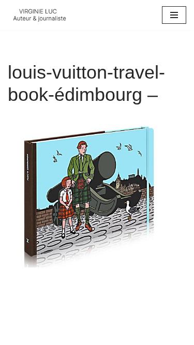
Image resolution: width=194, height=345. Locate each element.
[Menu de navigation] (174, 15)
